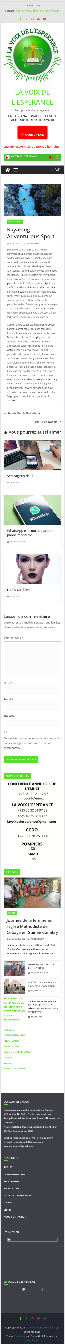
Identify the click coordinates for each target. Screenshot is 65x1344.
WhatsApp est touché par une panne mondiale (30, 532)
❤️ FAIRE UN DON (32, 134)
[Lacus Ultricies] (32, 556)
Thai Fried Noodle (46, 422)
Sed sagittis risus (20, 476)
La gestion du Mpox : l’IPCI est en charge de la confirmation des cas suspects (37, 12)
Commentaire (13, 637)
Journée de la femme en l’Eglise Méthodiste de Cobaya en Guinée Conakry (32, 926)
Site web (9, 715)
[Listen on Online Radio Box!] (58, 157)
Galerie (8, 1057)
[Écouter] (8, 157)
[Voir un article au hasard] (57, 170)
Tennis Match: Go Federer (24, 413)
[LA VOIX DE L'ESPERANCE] (8, 170)
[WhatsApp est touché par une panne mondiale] (32, 497)
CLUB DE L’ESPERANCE (17, 1052)
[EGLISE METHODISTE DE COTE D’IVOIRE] (14, 969)
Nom (8, 683)
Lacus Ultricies (18, 589)
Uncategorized (15, 222)
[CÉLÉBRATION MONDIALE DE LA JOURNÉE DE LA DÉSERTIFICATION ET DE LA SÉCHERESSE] (14, 1009)
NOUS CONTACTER (15, 1068)
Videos (8, 1063)
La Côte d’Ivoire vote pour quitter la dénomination (42, 984)
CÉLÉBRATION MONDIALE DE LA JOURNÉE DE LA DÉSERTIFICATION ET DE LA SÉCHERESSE (43, 1007)
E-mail (9, 699)
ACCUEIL (11, 913)
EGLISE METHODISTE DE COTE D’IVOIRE (41, 966)
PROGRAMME (11, 1041)
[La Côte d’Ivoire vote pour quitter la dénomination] (14, 987)
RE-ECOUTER (11, 1046)
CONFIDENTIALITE (14, 1035)
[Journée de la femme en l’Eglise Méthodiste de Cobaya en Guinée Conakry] (32, 892)
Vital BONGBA (33, 243)
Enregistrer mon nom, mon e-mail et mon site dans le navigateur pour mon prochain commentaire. (32, 743)
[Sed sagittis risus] (32, 442)
